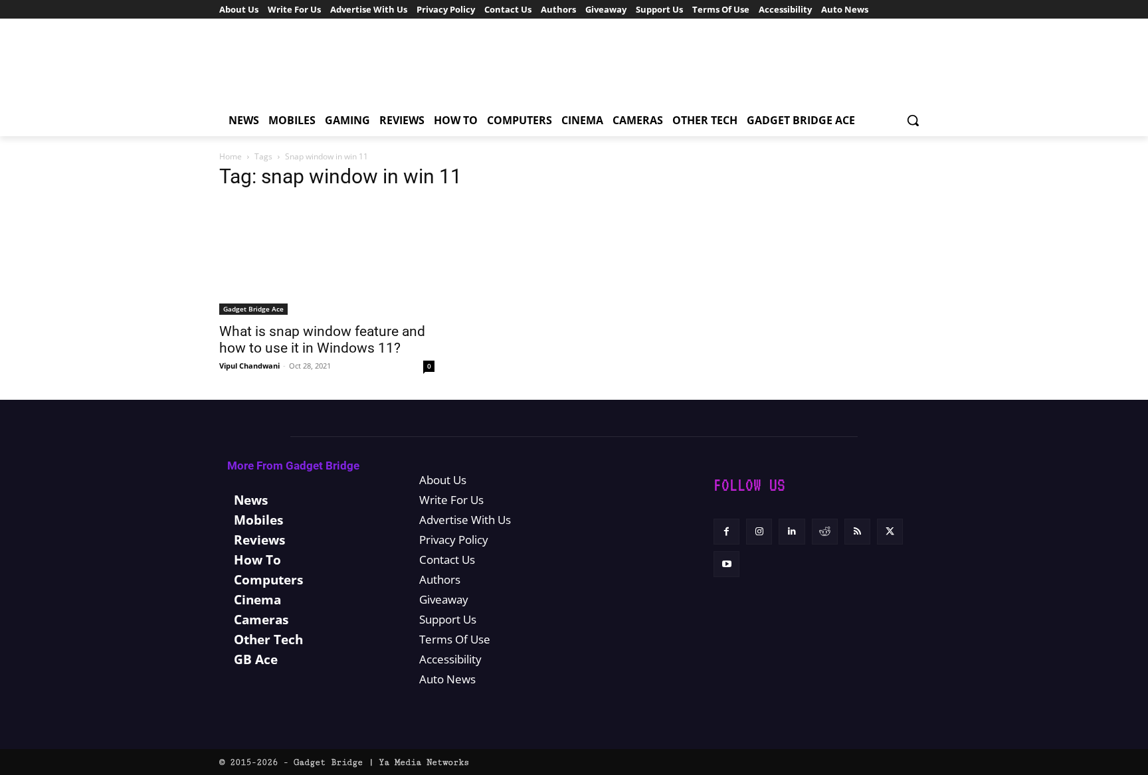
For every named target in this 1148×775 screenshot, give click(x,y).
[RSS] (857, 532)
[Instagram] (759, 532)
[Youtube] (726, 564)
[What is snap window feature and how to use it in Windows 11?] (326, 258)
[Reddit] (825, 532)
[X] (890, 532)
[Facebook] (726, 532)
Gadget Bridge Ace (253, 308)
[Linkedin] (792, 532)
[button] (913, 120)
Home (230, 156)
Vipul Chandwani (249, 366)
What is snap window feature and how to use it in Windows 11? (322, 339)
